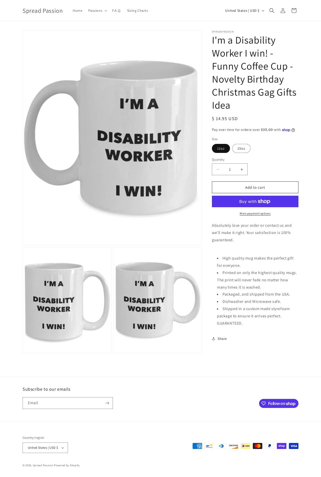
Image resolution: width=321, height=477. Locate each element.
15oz (241, 148)
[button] (97, 10)
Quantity (218, 159)
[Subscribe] (107, 403)
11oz (221, 148)
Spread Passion (43, 465)
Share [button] (222, 338)
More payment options (255, 213)
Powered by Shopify (67, 465)
